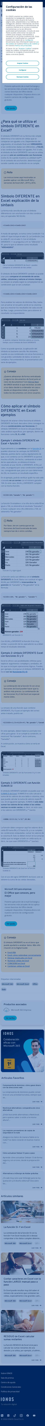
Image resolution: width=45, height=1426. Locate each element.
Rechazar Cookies (22, 77)
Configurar (29, 40)
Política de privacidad (23, 45)
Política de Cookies (30, 44)
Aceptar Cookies (25, 48)
